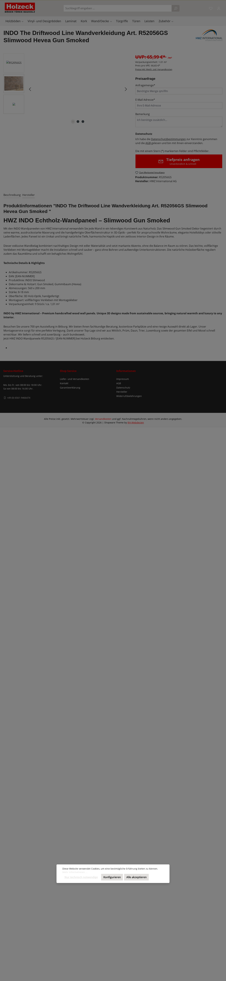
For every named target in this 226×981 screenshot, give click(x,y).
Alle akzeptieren (136, 877)
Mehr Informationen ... (75, 872)
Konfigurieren (112, 877)
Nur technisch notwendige (81, 877)
